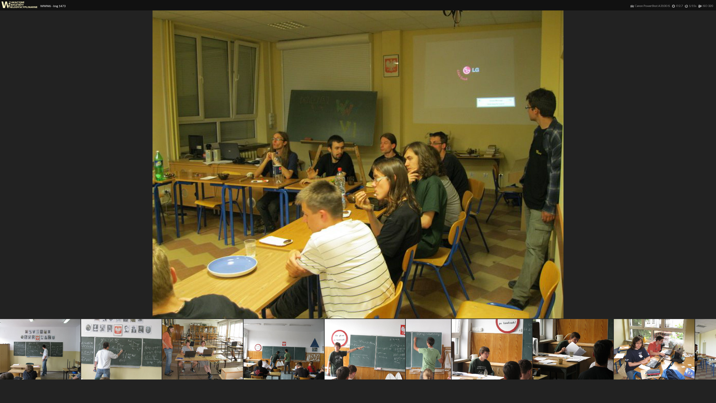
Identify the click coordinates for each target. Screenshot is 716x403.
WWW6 (45, 6)
